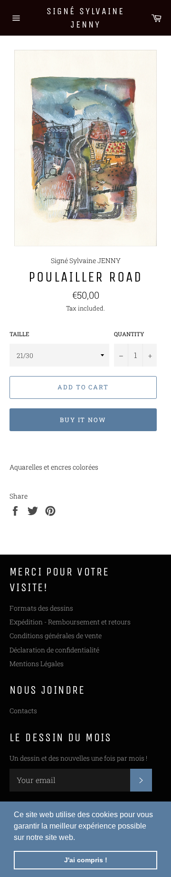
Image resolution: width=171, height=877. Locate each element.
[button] (78, 838)
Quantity (129, 334)
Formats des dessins (41, 608)
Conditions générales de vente (56, 635)
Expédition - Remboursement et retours (70, 621)
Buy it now (83, 419)
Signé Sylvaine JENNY (85, 18)
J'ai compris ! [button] (85, 860)
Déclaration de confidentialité (54, 649)
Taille (19, 334)
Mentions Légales (37, 663)
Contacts (23, 710)
